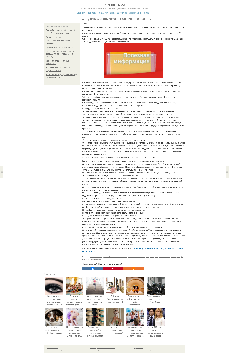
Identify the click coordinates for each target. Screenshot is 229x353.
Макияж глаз (114, 5)
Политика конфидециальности (99, 351)
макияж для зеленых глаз (93, 260)
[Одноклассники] (133, 268)
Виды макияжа (106, 12)
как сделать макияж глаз (162, 257)
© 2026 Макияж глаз (52, 348)
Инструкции (135, 12)
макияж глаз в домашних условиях (129, 257)
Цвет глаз (122, 12)
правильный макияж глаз (110, 257)
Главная (81, 12)
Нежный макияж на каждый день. (60, 47)
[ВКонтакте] (92, 268)
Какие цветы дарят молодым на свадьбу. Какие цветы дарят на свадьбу (60, 54)
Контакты (93, 348)
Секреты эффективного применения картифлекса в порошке (58, 40)
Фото (146, 12)
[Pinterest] (113, 268)
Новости (92, 12)
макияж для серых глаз (147, 257)
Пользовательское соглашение (106, 348)
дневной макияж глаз (95, 257)
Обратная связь (138, 348)
